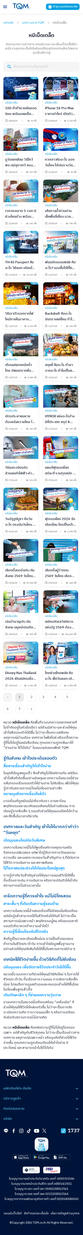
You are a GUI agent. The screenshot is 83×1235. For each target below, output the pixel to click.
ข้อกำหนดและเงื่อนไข (36, 1213)
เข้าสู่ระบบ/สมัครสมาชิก (65, 7)
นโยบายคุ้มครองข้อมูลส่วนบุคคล (28, 1227)
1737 (74, 1130)
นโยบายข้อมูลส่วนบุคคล (65, 1213)
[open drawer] (5, 7)
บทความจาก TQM (33, 22)
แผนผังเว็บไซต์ (13, 1213)
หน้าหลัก (8, 22)
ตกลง (53, 1227)
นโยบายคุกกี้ (33, 1224)
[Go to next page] (31, 709)
